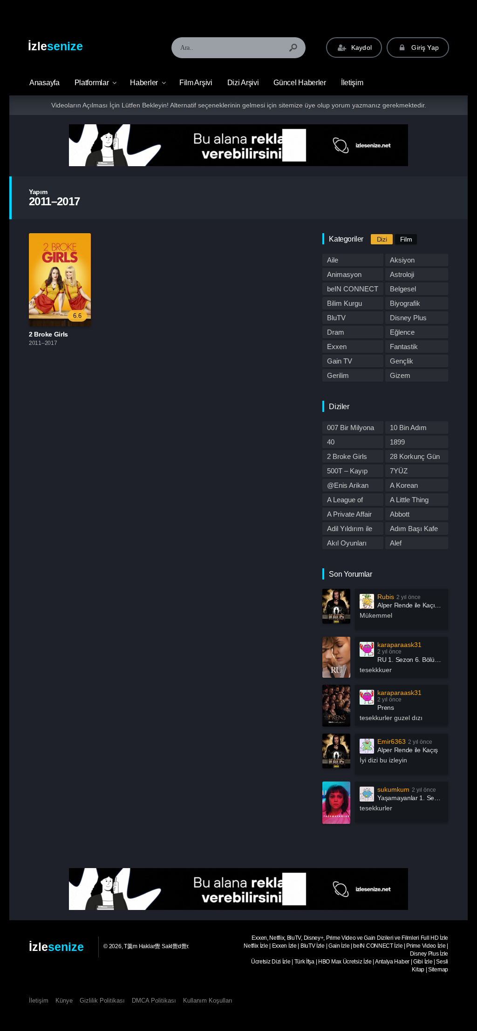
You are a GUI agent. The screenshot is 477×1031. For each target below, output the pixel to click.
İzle (55, 46)
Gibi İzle (422, 961)
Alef (396, 543)
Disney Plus (408, 318)
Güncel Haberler (299, 83)
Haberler (144, 83)
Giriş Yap (424, 47)
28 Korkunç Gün (415, 456)
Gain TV (339, 361)
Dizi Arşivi (243, 83)
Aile (332, 260)
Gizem (400, 375)
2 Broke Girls (48, 334)
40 (330, 442)
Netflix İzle (256, 946)
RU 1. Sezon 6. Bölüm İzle (414, 659)
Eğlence (402, 332)
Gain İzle (338, 946)
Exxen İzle (284, 946)
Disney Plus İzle (429, 953)
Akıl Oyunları (347, 543)
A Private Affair (349, 514)
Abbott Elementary (407, 515)
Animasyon (344, 274)
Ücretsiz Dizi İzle (271, 961)
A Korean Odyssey (404, 486)
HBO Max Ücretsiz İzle (345, 961)
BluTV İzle (312, 946)
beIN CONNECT (352, 289)
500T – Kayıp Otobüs (347, 472)
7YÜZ (399, 471)
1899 (397, 442)
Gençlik (401, 361)
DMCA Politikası (154, 1000)
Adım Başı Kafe (414, 528)
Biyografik (405, 303)
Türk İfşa (304, 961)
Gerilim (338, 375)
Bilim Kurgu (344, 303)
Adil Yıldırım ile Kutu (349, 530)
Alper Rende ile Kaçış (407, 750)
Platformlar (92, 83)
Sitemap (438, 969)
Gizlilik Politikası (102, 1000)
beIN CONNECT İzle (377, 946)
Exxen (337, 346)
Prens (385, 707)
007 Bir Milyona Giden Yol (350, 429)
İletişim (352, 83)
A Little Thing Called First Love (415, 501)
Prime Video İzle (425, 946)
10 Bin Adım (408, 427)
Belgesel (403, 289)
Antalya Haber (392, 961)
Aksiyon (402, 260)
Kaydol (360, 47)
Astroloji (402, 274)
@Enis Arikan (347, 485)
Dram (335, 332)
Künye (64, 1000)
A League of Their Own (345, 501)
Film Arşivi (195, 83)
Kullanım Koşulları (207, 1000)
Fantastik (404, 346)
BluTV (336, 318)
